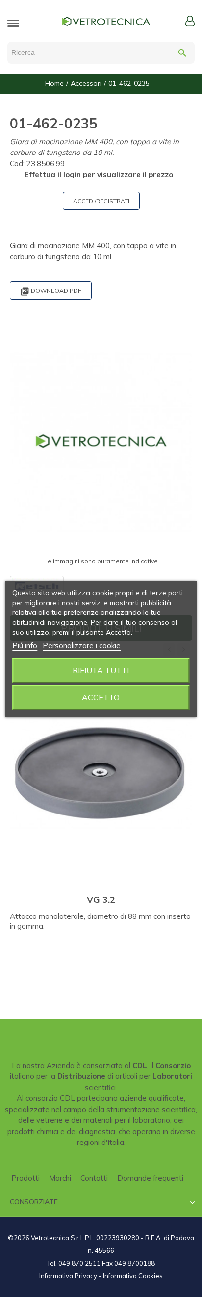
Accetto (101, 697)
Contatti (94, 1178)
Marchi (60, 1178)
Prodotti (25, 1178)
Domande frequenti (150, 1178)
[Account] (190, 21)
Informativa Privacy (68, 1276)
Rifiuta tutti (101, 670)
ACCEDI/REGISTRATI (101, 200)
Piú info (24, 645)
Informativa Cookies (133, 1276)
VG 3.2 (101, 899)
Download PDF (50, 291)
